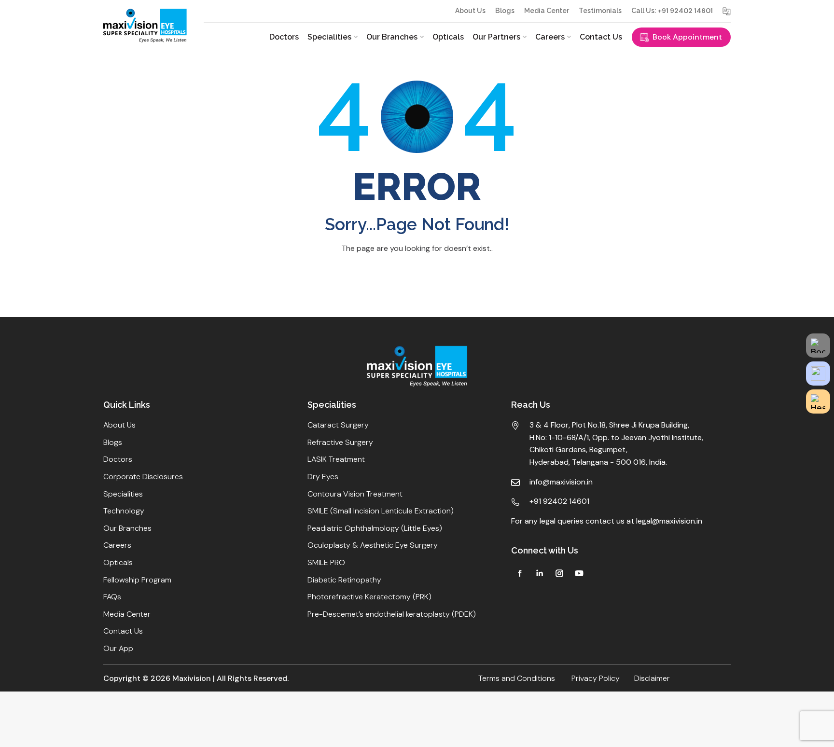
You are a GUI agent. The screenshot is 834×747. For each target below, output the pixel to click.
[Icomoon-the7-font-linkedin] (539, 573)
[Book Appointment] (818, 345)
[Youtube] (579, 573)
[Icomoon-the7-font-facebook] (519, 573)
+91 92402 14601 (685, 10)
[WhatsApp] (818, 373)
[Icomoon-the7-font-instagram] (559, 573)
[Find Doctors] (818, 401)
